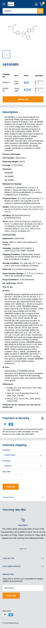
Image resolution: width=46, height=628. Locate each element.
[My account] (36, 4)
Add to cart (23, 99)
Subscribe (11, 595)
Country (6, 450)
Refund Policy (8, 497)
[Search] (40, 11)
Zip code (6, 471)
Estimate (10, 487)
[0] (41, 4)
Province (6, 461)
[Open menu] (4, 4)
